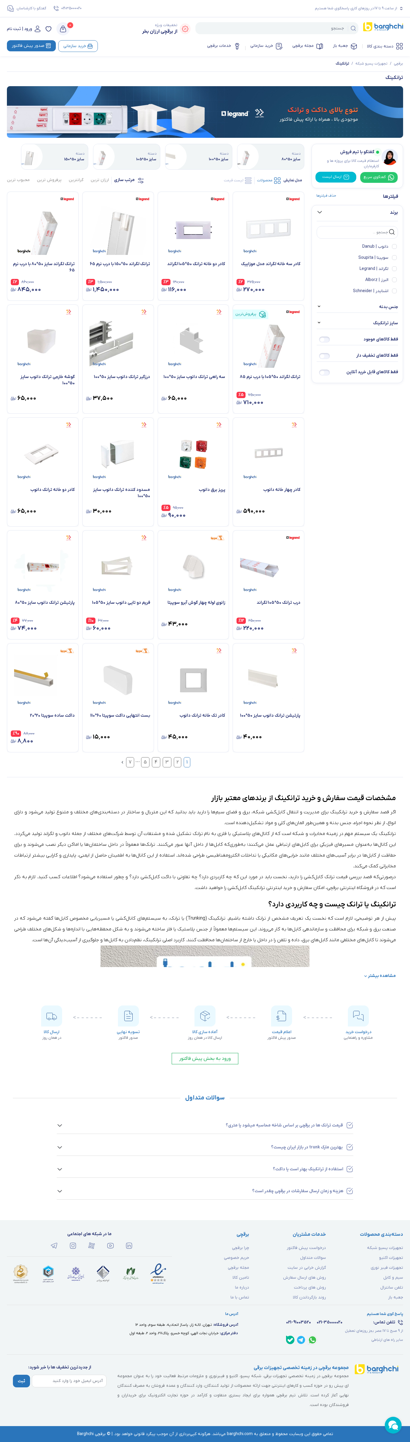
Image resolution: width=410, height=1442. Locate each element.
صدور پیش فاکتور (28, 46)
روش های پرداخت (310, 1287)
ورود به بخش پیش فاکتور (205, 1059)
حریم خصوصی (236, 1258)
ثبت (21, 1381)
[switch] (324, 340)
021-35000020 (71, 8)
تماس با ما (240, 1297)
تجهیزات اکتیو (391, 1258)
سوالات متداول (313, 1258)
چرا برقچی (240, 1248)
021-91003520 (298, 1322)
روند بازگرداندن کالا (309, 1297)
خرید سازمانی (261, 46)
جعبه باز (340, 46)
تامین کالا (241, 1277)
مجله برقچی (303, 46)
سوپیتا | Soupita (373, 258)
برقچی (398, 63)
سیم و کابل (393, 1277)
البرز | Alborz (376, 280)
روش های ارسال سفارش (304, 1277)
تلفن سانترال (391, 1287)
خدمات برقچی (219, 46)
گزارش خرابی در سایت (307, 1268)
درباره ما (242, 1287)
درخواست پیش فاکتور (306, 1248)
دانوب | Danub (375, 246)
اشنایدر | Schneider (370, 291)
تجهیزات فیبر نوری (387, 1268)
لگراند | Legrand (374, 269)
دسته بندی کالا (380, 46)
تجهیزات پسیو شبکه (371, 63)
